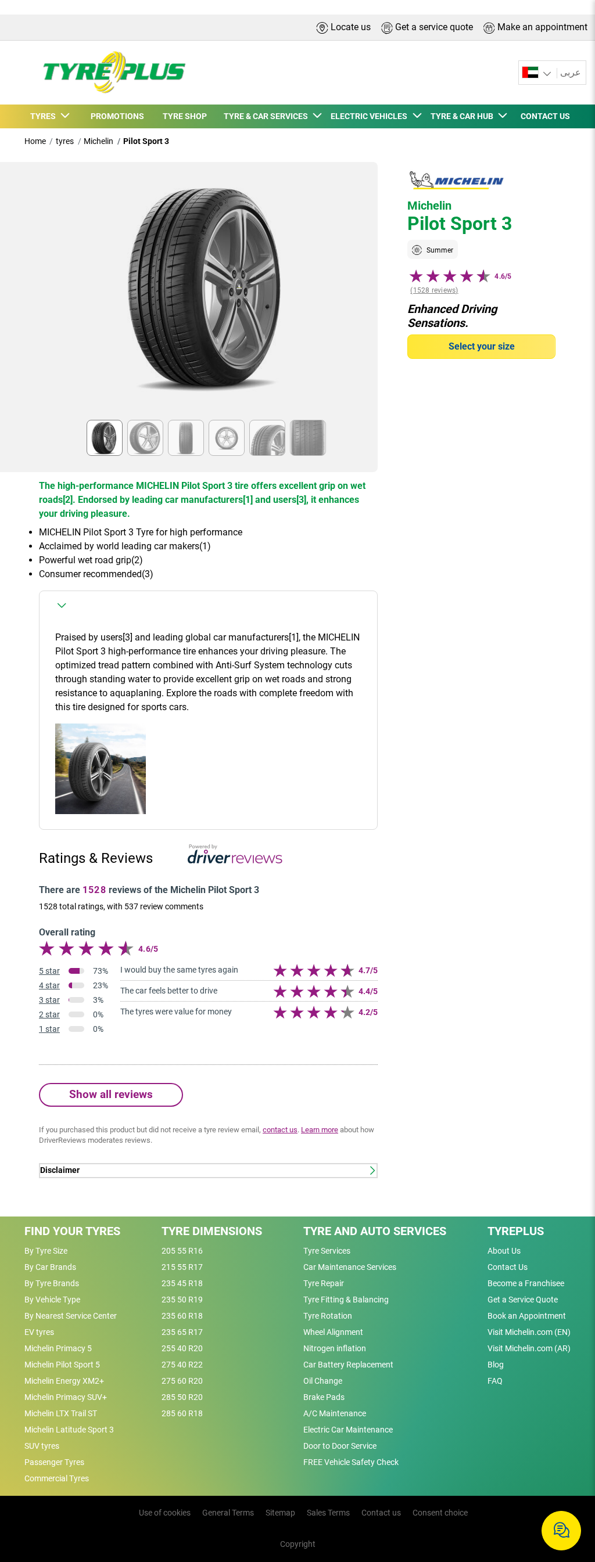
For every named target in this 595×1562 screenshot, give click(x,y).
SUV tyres (41, 1446)
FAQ (495, 1380)
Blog (496, 1364)
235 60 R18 (182, 1315)
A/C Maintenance (334, 1413)
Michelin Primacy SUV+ (65, 1397)
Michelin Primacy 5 (58, 1348)
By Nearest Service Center (70, 1315)
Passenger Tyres (54, 1462)
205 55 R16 (182, 1250)
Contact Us (508, 1267)
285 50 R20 (182, 1397)
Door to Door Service (340, 1446)
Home (35, 141)
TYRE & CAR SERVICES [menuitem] (267, 116)
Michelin (98, 141)
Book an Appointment (527, 1315)
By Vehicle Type (52, 1299)
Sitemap (280, 1512)
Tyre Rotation (327, 1315)
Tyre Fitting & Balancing (346, 1299)
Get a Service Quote (523, 1299)
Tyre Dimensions (212, 1231)
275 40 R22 (182, 1364)
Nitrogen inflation (334, 1348)
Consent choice (440, 1512)
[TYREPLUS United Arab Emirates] (107, 72)
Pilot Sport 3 (146, 141)
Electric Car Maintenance (348, 1429)
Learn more (319, 1129)
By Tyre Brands (51, 1283)
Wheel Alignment (333, 1332)
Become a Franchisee (526, 1283)
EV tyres (39, 1332)
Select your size (482, 346)
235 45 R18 (182, 1283)
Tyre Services (326, 1250)
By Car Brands (50, 1267)
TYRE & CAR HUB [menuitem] (464, 116)
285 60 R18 (182, 1413)
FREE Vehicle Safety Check (351, 1462)
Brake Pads (324, 1397)
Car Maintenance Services (349, 1267)
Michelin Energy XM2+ (64, 1380)
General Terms (228, 1512)
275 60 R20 (182, 1380)
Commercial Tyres (56, 1478)
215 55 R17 (182, 1267)
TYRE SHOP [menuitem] (185, 116)
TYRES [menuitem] (44, 116)
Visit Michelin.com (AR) (529, 1348)
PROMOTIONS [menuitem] (117, 116)
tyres (65, 141)
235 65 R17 (182, 1332)
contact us (280, 1129)
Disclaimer (60, 1170)
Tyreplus (516, 1231)
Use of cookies (165, 1512)
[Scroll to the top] (564, 1493)
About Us (504, 1250)
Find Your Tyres (72, 1231)
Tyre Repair (323, 1283)
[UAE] (538, 73)
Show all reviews (111, 1094)
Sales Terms (328, 1512)
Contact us (381, 1512)
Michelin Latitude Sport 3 (69, 1429)
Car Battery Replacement (348, 1364)
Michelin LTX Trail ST (60, 1413)
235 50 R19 (182, 1299)
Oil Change (322, 1380)
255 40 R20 (182, 1348)
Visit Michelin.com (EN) (529, 1332)
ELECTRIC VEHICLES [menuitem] (371, 116)
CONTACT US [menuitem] (545, 116)
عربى (570, 72)
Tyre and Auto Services (374, 1231)
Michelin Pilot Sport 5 (62, 1364)
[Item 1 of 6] (208, 294)
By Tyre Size (45, 1250)
